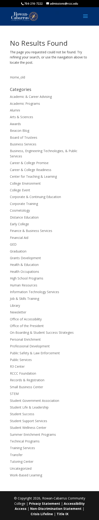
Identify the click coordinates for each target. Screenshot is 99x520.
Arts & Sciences (21, 117)
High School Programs (26, 278)
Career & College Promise (29, 163)
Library (15, 305)
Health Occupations (24, 271)
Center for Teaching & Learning (33, 176)
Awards (15, 124)
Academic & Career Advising (31, 96)
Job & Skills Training (24, 298)
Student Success (22, 414)
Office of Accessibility (26, 319)
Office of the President (27, 326)
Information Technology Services (34, 292)
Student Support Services (28, 421)
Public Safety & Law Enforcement (35, 353)
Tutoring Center (21, 461)
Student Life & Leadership (29, 407)
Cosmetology (20, 210)
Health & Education (24, 264)
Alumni (15, 110)
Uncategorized (21, 468)
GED (13, 244)
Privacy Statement (44, 503)
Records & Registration (27, 380)
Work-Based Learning (26, 475)
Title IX (62, 514)
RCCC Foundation (23, 373)
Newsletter (18, 312)
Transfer (16, 455)
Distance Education (24, 217)
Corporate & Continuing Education (35, 197)
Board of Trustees (23, 137)
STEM (14, 393)
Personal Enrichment (25, 339)
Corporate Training (24, 203)
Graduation (18, 251)
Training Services (22, 448)
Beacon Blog (19, 130)
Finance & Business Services (31, 230)
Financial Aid (19, 237)
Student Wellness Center (28, 427)
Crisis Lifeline (42, 514)
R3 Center (17, 366)
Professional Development (30, 346)
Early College (19, 224)
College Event (20, 190)
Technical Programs (25, 441)
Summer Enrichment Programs (33, 434)
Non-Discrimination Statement (56, 508)
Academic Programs (25, 103)
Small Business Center (26, 387)
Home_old (17, 77)
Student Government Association (34, 400)
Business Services (23, 144)
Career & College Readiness (30, 170)
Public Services (21, 360)
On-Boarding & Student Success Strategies (42, 332)
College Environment (25, 183)
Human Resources (23, 285)
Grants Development (25, 258)
